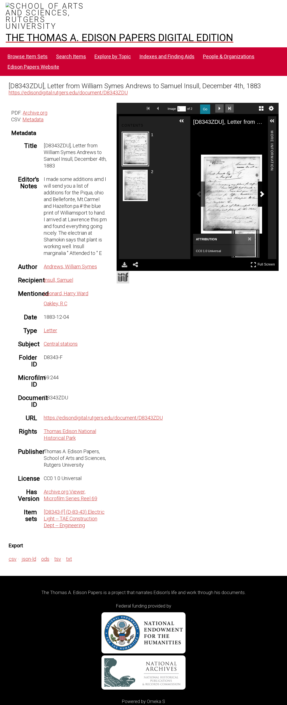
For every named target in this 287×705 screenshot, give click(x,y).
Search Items (71, 56)
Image (172, 108)
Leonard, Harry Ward (66, 293)
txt (69, 559)
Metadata (32, 119)
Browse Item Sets (28, 56)
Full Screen (267, 263)
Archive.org (35, 113)
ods (45, 559)
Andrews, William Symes (70, 266)
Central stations (61, 344)
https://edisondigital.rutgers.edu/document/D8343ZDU (68, 93)
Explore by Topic (112, 56)
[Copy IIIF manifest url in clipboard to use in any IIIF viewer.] (123, 277)
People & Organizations (228, 56)
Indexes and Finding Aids (167, 56)
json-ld (29, 559)
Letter (50, 330)
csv (13, 559)
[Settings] (271, 108)
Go (205, 109)
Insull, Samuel (58, 280)
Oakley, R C (55, 303)
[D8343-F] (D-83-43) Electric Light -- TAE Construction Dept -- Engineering (74, 518)
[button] (184, 123)
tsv (57, 559)
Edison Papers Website (33, 67)
